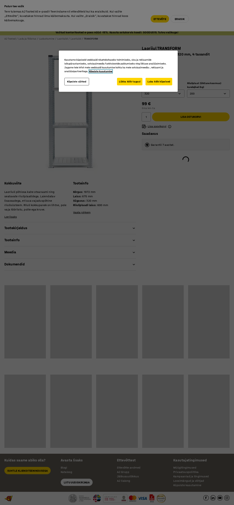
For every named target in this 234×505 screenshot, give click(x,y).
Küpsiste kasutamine (100, 71)
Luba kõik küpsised (159, 81)
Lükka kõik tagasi (129, 81)
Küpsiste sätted (76, 81)
